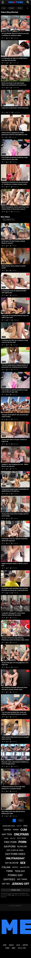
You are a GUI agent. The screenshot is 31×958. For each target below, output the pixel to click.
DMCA (13, 948)
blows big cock (9, 826)
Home (4, 945)
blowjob (22, 846)
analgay (19, 826)
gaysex (7, 830)
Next (20, 820)
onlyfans (21, 834)
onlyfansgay (15, 858)
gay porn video (15, 854)
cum (23, 829)
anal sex (12, 838)
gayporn (10, 846)
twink (9, 871)
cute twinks (21, 838)
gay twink (22, 879)
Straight (11, 8)
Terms (7, 948)
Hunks (20, 8)
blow (6, 838)
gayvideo (9, 879)
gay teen (7, 834)
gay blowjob (11, 863)
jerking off (20, 883)
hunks (16, 830)
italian (6, 867)
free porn (10, 842)
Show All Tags (15, 890)
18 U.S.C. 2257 (22, 948)
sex (22, 863)
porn (22, 842)
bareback (15, 867)
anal (25, 826)
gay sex (6, 884)
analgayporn (24, 867)
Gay (4, 8)
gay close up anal (15, 850)
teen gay (20, 871)
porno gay (15, 875)
